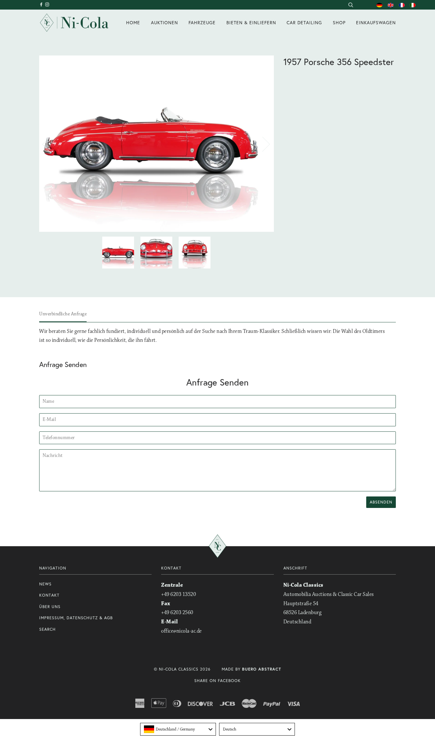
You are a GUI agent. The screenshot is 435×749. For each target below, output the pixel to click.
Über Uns (50, 606)
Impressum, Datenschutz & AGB (76, 617)
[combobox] (350, 5)
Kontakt (49, 595)
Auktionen (164, 22)
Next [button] (262, 143)
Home (133, 22)
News (45, 584)
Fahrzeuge (202, 22)
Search (47, 629)
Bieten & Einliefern (251, 22)
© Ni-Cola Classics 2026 (182, 669)
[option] (156, 143)
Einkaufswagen (376, 22)
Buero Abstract (261, 669)
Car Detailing (304, 22)
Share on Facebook (217, 680)
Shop (339, 22)
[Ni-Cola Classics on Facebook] (42, 4)
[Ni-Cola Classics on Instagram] (47, 4)
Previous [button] (50, 143)
